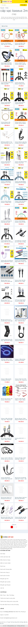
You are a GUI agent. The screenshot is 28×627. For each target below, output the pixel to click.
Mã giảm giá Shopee (5, 585)
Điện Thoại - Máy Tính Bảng (7, 595)
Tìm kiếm (23, 5)
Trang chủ (2, 7)
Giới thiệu (2, 553)
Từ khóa (6, 7)
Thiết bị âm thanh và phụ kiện (7, 598)
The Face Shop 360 (14, 622)
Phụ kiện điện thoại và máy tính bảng (9, 604)
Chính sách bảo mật (5, 556)
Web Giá (25, 622)
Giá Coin (2, 623)
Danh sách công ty (5, 572)
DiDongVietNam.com (11, 625)
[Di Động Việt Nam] (6, 537)
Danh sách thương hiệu (6, 569)
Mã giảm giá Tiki (4, 578)
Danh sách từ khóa (5, 575)
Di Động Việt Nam (21, 625)
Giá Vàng (21, 622)
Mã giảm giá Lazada (5, 581)
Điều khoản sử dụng (5, 560)
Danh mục (2, 566)
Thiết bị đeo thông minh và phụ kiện (9, 601)
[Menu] (26, 1)
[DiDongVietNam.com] (8, 1)
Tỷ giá (8, 622)
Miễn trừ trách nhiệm (5, 563)
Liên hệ (2, 588)
